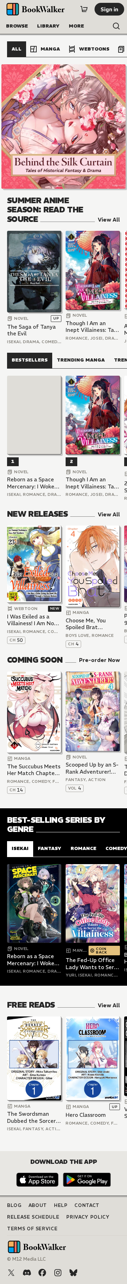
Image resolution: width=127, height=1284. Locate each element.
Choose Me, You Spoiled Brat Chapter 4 (86, 624)
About (38, 1205)
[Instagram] (58, 1272)
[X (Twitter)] (11, 1272)
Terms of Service (32, 1228)
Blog (14, 1205)
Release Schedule (33, 1217)
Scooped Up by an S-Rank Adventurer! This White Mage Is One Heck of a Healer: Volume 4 (92, 768)
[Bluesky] (73, 1272)
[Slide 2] (63, 126)
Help (61, 1205)
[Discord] (27, 1272)
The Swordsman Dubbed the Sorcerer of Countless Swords (34, 1117)
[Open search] (116, 26)
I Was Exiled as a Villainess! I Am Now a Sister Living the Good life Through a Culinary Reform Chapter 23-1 (33, 620)
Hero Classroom (86, 1115)
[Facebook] (42, 1272)
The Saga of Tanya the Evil (31, 330)
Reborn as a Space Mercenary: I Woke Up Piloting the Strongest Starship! (32, 483)
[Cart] (84, 9)
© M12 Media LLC (26, 1259)
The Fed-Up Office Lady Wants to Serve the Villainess (93, 964)
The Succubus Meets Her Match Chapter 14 (33, 770)
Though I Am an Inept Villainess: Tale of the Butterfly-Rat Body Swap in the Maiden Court (93, 327)
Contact (86, 1205)
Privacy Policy (87, 1217)
